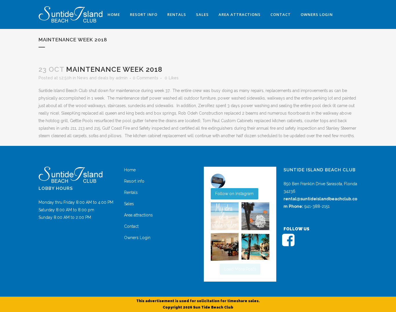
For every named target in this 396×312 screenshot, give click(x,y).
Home (130, 170)
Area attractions (138, 215)
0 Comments (145, 78)
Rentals (131, 192)
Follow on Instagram (234, 193)
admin (122, 78)
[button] (225, 216)
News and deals (92, 78)
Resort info (134, 181)
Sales (129, 203)
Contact (131, 226)
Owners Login (137, 237)
